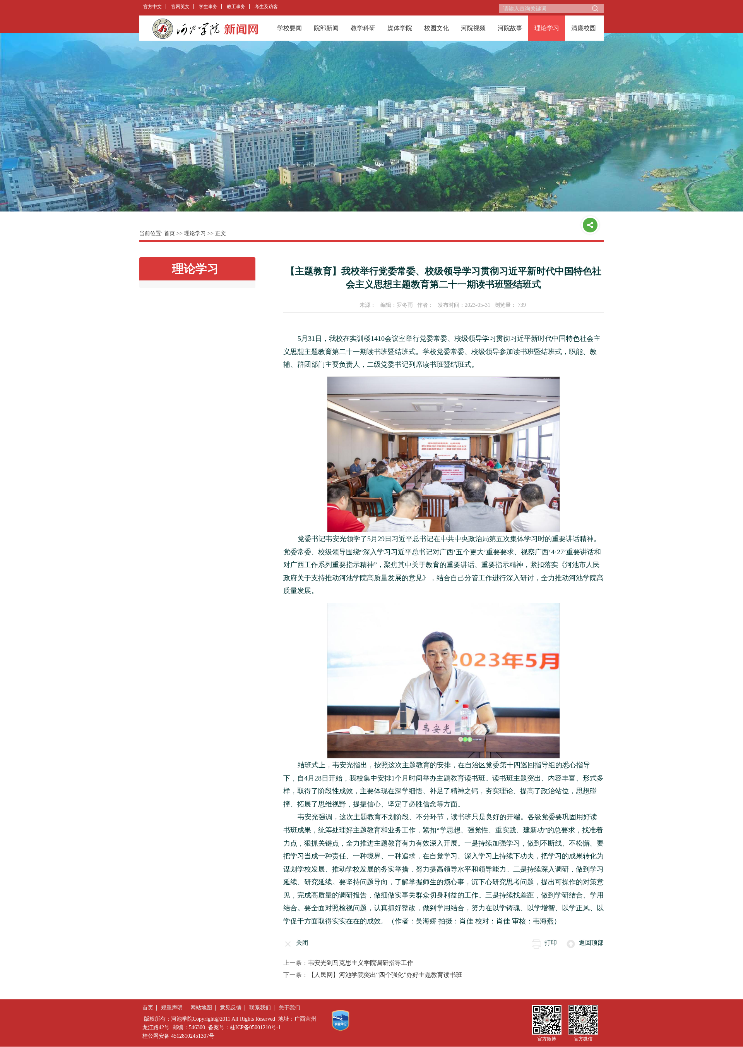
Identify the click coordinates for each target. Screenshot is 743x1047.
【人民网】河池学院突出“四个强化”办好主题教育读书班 (385, 974)
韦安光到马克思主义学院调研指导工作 (360, 962)
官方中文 (152, 6)
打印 (550, 942)
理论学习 (546, 28)
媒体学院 (399, 28)
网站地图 (201, 1008)
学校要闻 (289, 28)
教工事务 (236, 6)
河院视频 (473, 28)
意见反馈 (230, 1008)
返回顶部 (591, 942)
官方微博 (547, 1038)
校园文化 (436, 28)
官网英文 (180, 6)
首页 (169, 233)
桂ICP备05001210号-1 (255, 1027)
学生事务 (208, 6)
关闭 (302, 942)
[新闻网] (205, 28)
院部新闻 (326, 28)
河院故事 (510, 28)
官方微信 (583, 1038)
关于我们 (289, 1008)
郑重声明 (172, 1008)
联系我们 (260, 1008)
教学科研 (363, 28)
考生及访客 (266, 6)
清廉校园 (583, 28)
